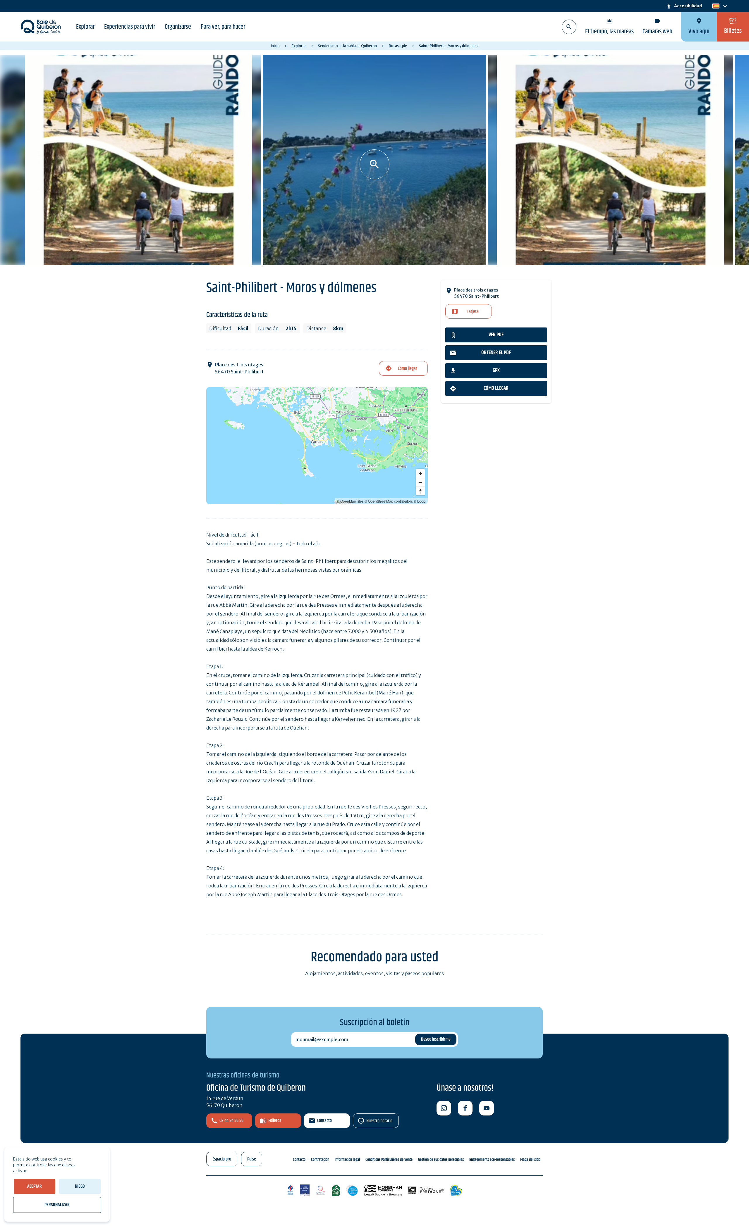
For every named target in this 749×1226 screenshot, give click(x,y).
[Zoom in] (420, 473)
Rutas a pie (398, 46)
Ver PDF (496, 335)
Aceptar (34, 1186)
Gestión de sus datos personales (441, 1159)
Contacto (324, 1120)
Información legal (347, 1159)
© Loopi (420, 501)
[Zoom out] (420, 482)
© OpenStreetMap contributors (389, 501)
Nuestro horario (379, 1121)
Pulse (251, 1159)
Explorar (85, 27)
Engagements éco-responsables (492, 1159)
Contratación (320, 1159)
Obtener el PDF (496, 353)
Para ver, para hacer (223, 27)
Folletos (274, 1120)
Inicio (275, 46)
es (715, 6)
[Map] (317, 445)
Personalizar (57, 1204)
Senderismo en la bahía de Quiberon (347, 46)
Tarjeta (473, 311)
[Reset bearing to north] (420, 491)
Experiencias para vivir (129, 27)
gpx (496, 370)
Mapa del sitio (530, 1159)
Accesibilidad (684, 6)
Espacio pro (221, 1159)
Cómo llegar (496, 388)
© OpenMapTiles (350, 501)
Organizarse (178, 27)
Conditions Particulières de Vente (389, 1159)
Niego (80, 1186)
